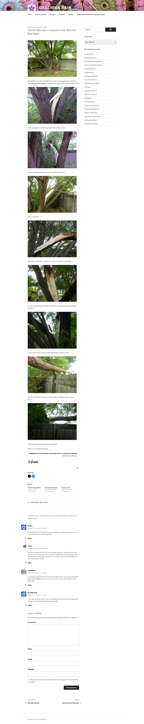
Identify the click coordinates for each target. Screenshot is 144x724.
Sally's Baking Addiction (91, 116)
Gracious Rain (55, 8)
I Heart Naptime (89, 69)
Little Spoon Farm (89, 91)
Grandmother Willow (38, 83)
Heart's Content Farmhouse (93, 65)
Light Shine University (91, 83)
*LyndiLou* (32, 570)
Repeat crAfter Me (90, 113)
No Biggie (87, 98)
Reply (30, 538)
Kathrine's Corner (89, 80)
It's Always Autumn (90, 76)
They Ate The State (90, 124)
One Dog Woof (89, 102)
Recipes (52, 14)
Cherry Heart (88, 54)
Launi (45, 27)
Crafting (61, 14)
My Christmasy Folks (51, 487)
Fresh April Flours (89, 58)
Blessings (34, 502)
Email (30, 659)
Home (29, 14)
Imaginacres (88, 72)
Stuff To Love (66, 487)
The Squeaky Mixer (90, 120)
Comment (32, 622)
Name (30, 649)
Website (31, 669)
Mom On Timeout (90, 94)
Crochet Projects (40, 14)
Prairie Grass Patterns (91, 105)
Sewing (70, 14)
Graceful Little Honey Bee (92, 61)
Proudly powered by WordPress (37, 719)
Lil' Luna (87, 87)
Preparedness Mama (91, 109)
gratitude (44, 502)
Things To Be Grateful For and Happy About (91, 14)
